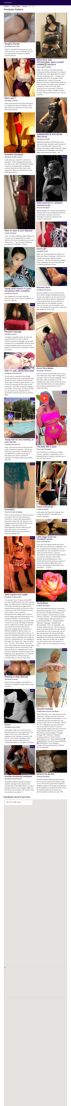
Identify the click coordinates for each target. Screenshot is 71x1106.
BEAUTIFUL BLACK (45, 774)
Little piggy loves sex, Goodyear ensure (47, 538)
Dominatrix (10, 509)
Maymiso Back (43, 287)
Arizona (24, 6)
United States (15, 6)
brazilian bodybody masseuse (18, 776)
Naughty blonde (12, 44)
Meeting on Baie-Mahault (16, 677)
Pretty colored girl (45, 507)
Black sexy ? (10, 98)
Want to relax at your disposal (18, 230)
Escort (8, 724)
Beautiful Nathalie (45, 709)
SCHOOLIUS (8, 2)
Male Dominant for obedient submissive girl (49, 204)
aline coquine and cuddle (16, 594)
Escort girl (41, 249)
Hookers (6, 6)
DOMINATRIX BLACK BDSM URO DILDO (49, 135)
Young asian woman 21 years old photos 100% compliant (18, 289)
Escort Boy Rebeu (45, 368)
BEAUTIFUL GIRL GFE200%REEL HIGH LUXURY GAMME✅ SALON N (50, 62)
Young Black (42, 603)
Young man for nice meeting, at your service (19, 440)
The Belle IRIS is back (46, 447)
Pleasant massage (13, 332)
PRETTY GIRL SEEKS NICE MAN (19, 371)
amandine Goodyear (14, 154)
